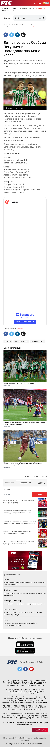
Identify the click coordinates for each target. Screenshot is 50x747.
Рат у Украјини (13, 684)
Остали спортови (18, 693)
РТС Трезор (12, 709)
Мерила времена (39, 682)
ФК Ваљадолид (21, 341)
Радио (6, 713)
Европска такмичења (10, 9)
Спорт (8, 689)
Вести (6, 680)
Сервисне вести (35, 684)
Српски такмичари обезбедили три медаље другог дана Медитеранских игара (17, 513)
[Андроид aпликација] (25, 560)
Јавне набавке (32, 723)
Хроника (6, 682)
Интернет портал (25, 724)
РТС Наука (42, 706)
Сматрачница (11, 685)
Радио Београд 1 (17, 713)
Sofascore (20, 328)
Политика (15, 680)
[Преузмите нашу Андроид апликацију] (25, 651)
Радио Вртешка (34, 717)
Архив (28, 719)
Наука (20, 700)
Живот (18, 697)
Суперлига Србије (27, 9)
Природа (29, 700)
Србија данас (40, 680)
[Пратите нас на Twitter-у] (19, 669)
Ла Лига (8, 341)
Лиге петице (40, 9)
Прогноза (9, 482)
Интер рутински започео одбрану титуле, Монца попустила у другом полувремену (19, 522)
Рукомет (9, 691)
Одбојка (41, 689)
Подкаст (22, 685)
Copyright (18, 738)
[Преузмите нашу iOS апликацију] (25, 644)
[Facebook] (5, 34)
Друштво (16, 682)
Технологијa (8, 699)
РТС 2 (16, 706)
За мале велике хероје (23, 702)
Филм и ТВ (11, 700)
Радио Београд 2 (33, 713)
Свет (31, 680)
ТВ (4, 706)
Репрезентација (8, 10)
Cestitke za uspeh (10, 609)
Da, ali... (7, 579)
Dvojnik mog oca (10, 590)
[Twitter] (11, 34)
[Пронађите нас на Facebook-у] (25, 669)
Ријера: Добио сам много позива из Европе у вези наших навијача (16, 532)
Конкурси (44, 723)
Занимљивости (29, 697)
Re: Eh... (7, 620)
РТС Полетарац (37, 709)
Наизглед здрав (41, 702)
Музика (40, 697)
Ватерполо (19, 691)
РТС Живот (18, 708)
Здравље (42, 699)
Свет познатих (30, 699)
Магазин (10, 697)
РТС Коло (42, 708)
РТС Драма (7, 708)
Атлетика (29, 691)
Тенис (33, 689)
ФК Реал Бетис (37, 341)
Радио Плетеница (33, 715)
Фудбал (15, 689)
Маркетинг (20, 723)
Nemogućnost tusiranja (13, 601)
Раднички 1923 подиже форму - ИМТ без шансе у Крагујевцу (19, 501)
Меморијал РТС (33, 693)
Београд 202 (18, 715)
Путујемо (18, 699)
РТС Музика (23, 709)
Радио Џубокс (20, 717)
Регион (24, 680)
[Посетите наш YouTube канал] (31, 669)
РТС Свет (31, 706)
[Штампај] (23, 34)
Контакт (10, 723)
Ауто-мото (39, 691)
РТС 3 (23, 706)
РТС (4, 723)
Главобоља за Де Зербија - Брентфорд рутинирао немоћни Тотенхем (18, 543)
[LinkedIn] (17, 34)
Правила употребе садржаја (34, 738)
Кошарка (24, 689)
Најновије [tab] (7, 489)
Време (24, 684)
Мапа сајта (40, 730)
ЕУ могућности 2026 (36, 685)
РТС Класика (31, 708)
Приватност (8, 738)
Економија (26, 682)
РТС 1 (9, 706)
